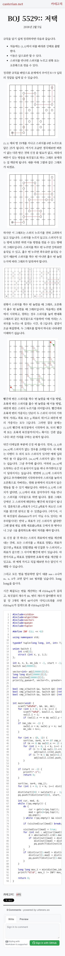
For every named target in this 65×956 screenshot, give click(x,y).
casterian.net (13, 3)
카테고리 (56, 3)
